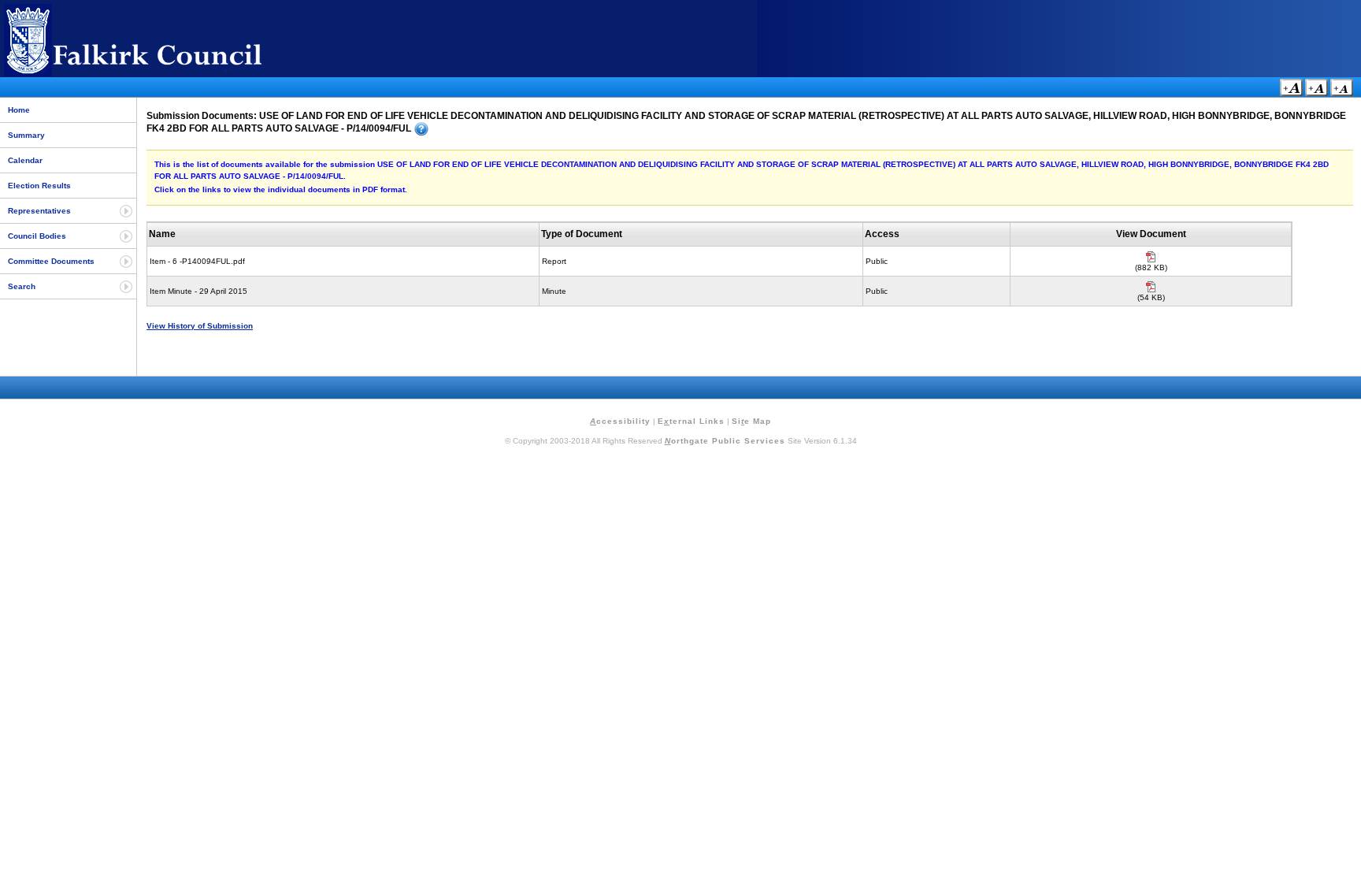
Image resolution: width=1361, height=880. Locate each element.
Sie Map (751, 421)
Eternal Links (691, 421)
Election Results (39, 185)
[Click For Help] (421, 129)
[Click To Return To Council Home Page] (161, 73)
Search (21, 286)
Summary (26, 135)
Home (19, 110)
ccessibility (620, 421)
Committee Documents (51, 261)
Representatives (39, 210)
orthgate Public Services (725, 440)
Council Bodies (37, 236)
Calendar (25, 160)
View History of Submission (199, 325)
